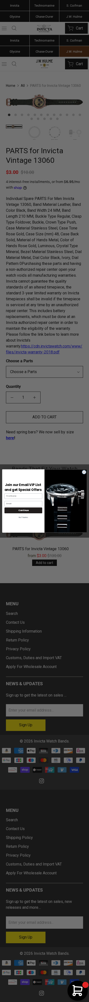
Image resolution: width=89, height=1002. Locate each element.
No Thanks (23, 517)
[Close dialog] (84, 472)
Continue (23, 510)
